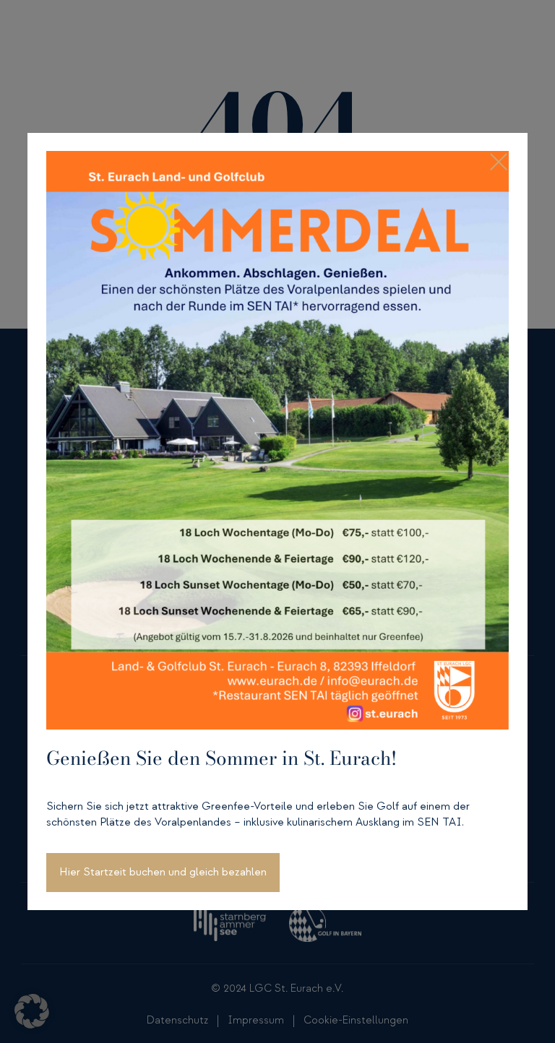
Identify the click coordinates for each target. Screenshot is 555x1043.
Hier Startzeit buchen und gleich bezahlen (163, 872)
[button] (32, 1011)
